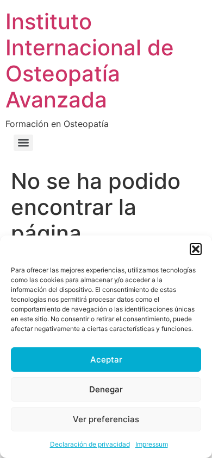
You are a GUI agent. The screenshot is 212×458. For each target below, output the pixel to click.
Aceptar (106, 359)
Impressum (151, 444)
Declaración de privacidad (90, 444)
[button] (195, 249)
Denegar (106, 389)
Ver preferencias (106, 419)
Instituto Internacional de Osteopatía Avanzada (89, 60)
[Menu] (23, 143)
